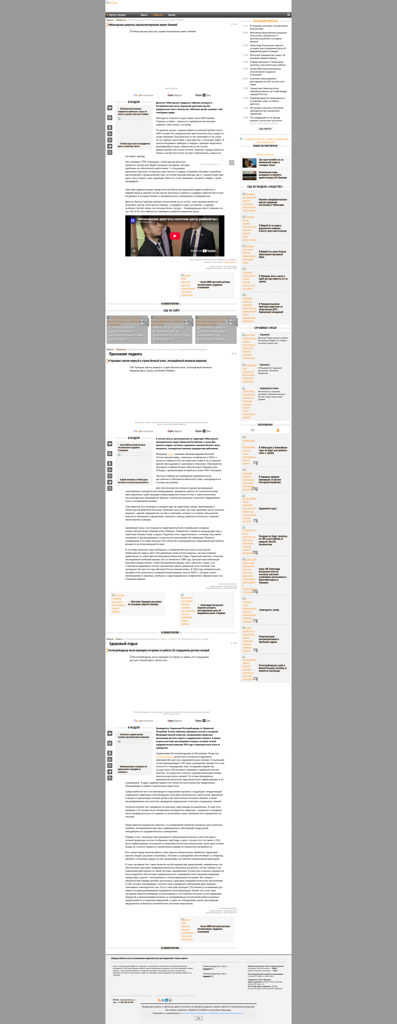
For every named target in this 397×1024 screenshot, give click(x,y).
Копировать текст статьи (109, 152)
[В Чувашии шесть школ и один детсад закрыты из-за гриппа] (249, 278)
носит (171, 454)
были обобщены (165, 756)
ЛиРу (170, 1000)
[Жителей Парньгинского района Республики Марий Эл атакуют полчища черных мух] (249, 346)
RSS (159, 1000)
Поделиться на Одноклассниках (109, 127)
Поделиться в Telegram (109, 146)
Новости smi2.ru (265, 154)
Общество (158, 15)
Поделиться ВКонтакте (109, 107)
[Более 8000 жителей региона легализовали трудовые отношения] (188, 285)
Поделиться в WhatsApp (109, 133)
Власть (144, 15)
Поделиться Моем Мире (109, 117)
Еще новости (265, 128)
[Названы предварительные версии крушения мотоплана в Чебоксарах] (249, 202)
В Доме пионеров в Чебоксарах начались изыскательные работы (133, 481)
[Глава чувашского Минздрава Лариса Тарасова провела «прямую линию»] (249, 639)
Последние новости (265, 21)
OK (198, 1018)
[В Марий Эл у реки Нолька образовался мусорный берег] (249, 254)
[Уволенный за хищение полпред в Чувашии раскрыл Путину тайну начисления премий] (249, 403)
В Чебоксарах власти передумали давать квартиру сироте (134, 145)
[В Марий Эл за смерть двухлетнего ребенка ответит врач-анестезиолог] (249, 228)
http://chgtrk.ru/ (230, 262)
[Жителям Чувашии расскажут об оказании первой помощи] (119, 603)
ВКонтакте (166, 1000)
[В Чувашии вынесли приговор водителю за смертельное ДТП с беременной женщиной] (249, 308)
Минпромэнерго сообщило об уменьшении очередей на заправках (132, 769)
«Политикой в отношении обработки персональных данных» (213, 1013)
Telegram (163, 1000)
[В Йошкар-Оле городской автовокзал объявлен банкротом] (249, 373)
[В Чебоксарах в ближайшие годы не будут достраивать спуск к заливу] (249, 450)
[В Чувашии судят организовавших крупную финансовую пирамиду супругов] (249, 610)
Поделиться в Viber (109, 140)
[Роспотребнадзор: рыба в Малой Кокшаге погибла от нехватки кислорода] (249, 668)
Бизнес (171, 15)
